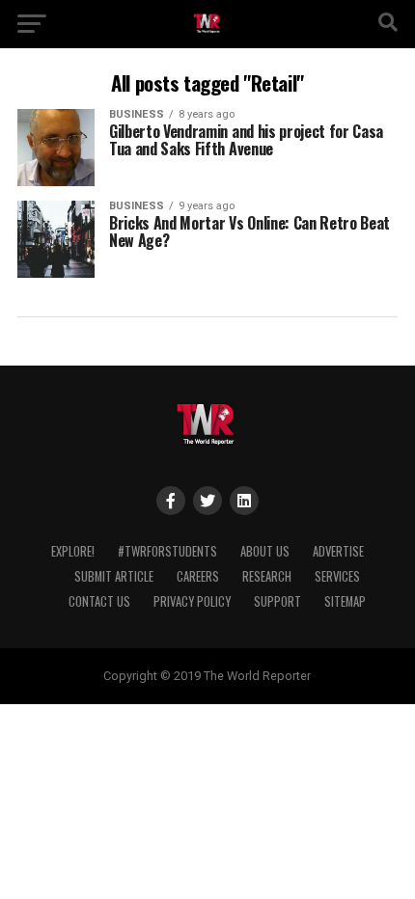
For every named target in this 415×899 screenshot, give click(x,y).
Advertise (338, 551)
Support (277, 601)
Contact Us (99, 601)
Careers (198, 576)
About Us (265, 551)
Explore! (73, 551)
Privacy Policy (192, 601)
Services (337, 576)
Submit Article (113, 576)
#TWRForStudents (167, 551)
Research (266, 576)
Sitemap (345, 601)
